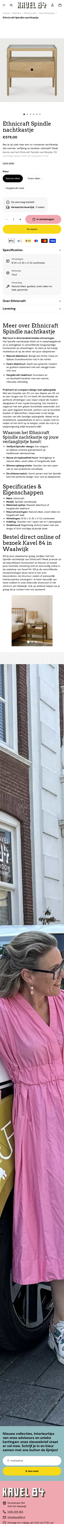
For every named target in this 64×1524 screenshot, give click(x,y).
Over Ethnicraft (14, 301)
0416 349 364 (15, 1511)
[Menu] (4, 5)
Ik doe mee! (32, 1471)
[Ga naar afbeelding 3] (36, 642)
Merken (17, 13)
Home (6, 13)
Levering (9, 309)
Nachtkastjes (47, 13)
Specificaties (13, 250)
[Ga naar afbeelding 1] (28, 642)
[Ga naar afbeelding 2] (32, 642)
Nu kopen (32, 229)
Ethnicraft (30, 13)
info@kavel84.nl (16, 1517)
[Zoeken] (11, 5)
